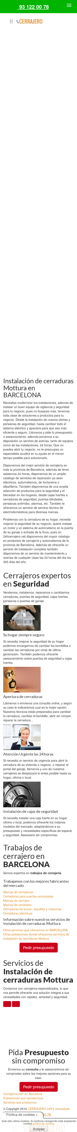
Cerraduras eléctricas (17, 913)
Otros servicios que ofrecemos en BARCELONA (35, 930)
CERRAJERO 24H (40, 1109)
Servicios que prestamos (20, 1102)
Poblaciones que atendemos (22, 1098)
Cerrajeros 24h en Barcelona (22, 1094)
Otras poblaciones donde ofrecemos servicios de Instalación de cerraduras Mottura (36, 936)
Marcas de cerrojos (16, 900)
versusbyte (62, 1109)
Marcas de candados (17, 905)
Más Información (38, 177)
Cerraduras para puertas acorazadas (28, 896)
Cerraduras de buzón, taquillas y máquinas (32, 909)
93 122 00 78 (33, 6)
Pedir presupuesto (38, 947)
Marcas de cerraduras (18, 892)
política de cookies (43, 1123)
